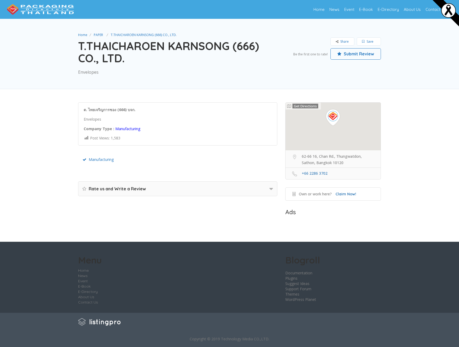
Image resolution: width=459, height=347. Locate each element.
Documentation (298, 272)
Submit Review (358, 53)
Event (349, 9)
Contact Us (436, 9)
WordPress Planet (300, 299)
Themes (292, 294)
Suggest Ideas (297, 283)
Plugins (291, 278)
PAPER (98, 35)
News (334, 9)
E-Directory (388, 9)
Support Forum (298, 288)
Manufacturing (101, 159)
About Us (412, 9)
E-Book (366, 9)
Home (319, 9)
